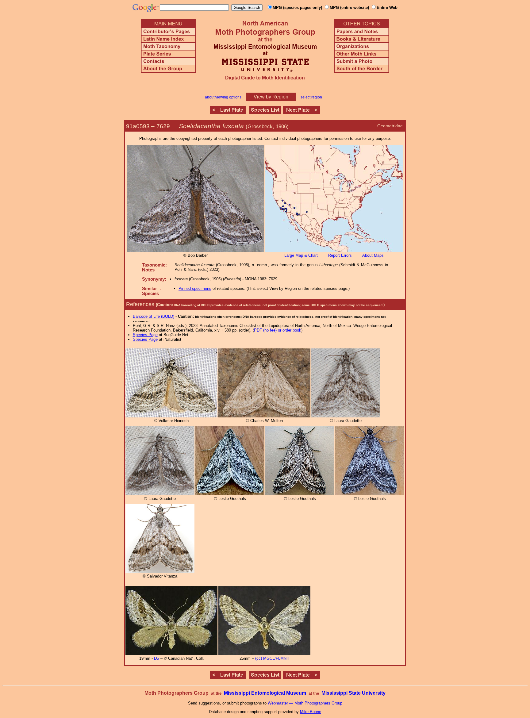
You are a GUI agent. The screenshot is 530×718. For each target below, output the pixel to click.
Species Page (145, 334)
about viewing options (223, 97)
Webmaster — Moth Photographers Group (305, 703)
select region (311, 97)
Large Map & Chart (301, 255)
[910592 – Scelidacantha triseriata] (228, 112)
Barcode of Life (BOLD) (153, 316)
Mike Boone (310, 711)
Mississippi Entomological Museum (265, 693)
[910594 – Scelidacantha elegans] (301, 112)
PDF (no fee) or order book (277, 330)
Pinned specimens (195, 288)
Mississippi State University (353, 693)
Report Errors (340, 255)
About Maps (373, 255)
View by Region (271, 96)
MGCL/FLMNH (276, 658)
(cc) (258, 658)
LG (156, 658)
